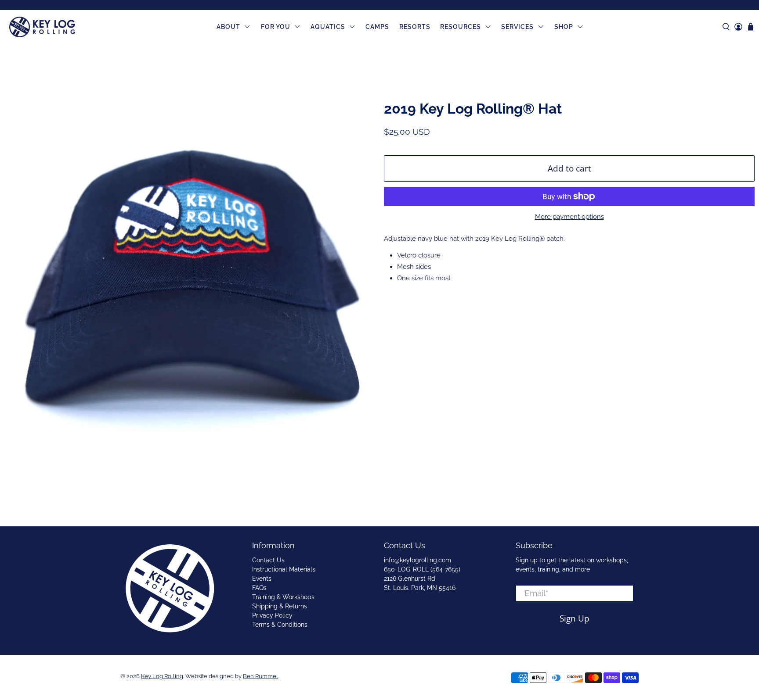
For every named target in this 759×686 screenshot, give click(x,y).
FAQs (259, 587)
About (228, 26)
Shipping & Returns (279, 606)
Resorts (414, 26)
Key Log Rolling (162, 676)
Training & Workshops (283, 596)
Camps (377, 26)
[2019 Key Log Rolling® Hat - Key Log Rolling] (189, 272)
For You (275, 26)
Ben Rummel (260, 676)
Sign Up (574, 618)
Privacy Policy (272, 615)
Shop (563, 26)
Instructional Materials (283, 569)
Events (261, 578)
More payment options (569, 217)
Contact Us (268, 560)
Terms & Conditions (279, 624)
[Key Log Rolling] (42, 27)
